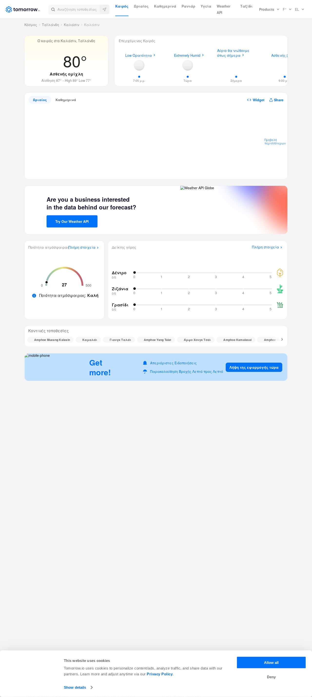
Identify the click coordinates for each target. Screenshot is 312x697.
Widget (258, 99)
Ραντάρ (188, 6)
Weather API (223, 9)
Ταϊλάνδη (50, 24)
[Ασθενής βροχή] (285, 64)
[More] (279, 340)
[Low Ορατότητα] (139, 65)
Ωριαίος (141, 6)
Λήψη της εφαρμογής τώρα (254, 367)
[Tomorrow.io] (27, 9)
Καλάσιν (71, 24)
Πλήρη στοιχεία (82, 247)
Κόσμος (30, 24)
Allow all (271, 662)
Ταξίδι (246, 6)
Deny (271, 677)
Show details (75, 687)
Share (278, 99)
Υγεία (206, 6)
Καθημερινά (165, 6)
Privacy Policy (160, 674)
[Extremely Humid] (187, 65)
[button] (78, 9)
